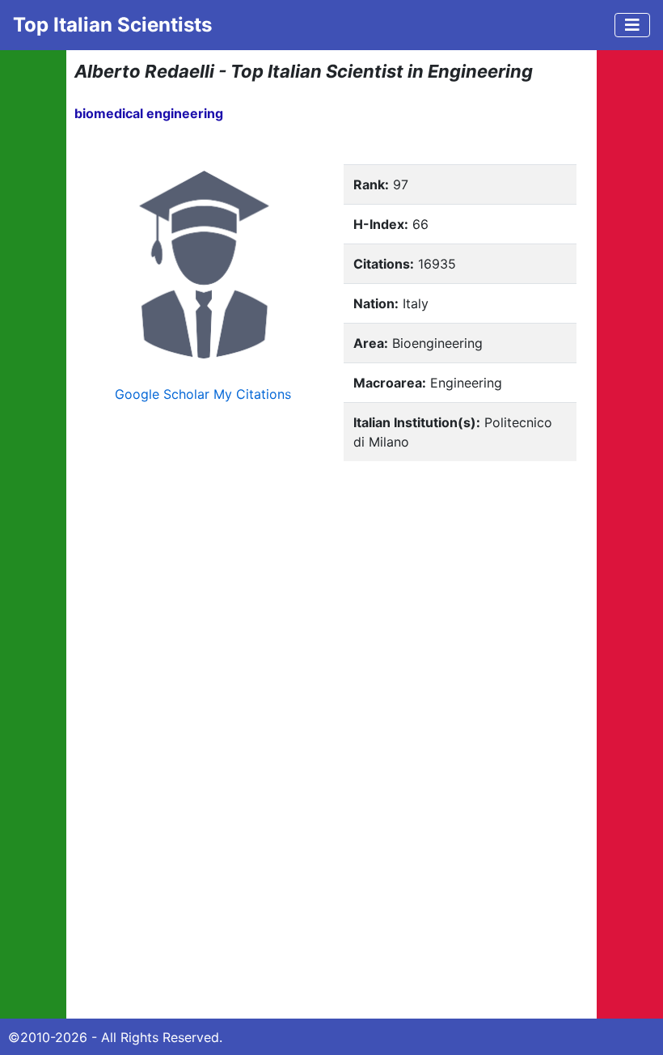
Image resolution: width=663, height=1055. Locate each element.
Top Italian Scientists (112, 24)
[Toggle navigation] (632, 25)
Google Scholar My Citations (203, 394)
